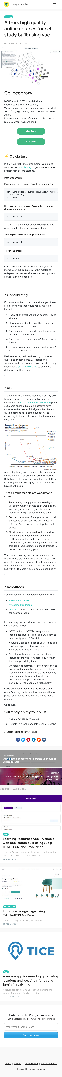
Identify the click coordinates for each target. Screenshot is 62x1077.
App (35, 731)
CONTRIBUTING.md (26, 366)
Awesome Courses (19, 600)
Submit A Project (49, 1063)
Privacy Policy (31, 1063)
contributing (24, 167)
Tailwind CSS (9, 906)
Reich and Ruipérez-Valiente (35, 402)
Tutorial (8, 17)
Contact (17, 1063)
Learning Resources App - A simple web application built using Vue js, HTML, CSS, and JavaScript (29, 843)
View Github (31, 142)
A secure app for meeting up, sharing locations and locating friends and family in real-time (30, 980)
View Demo (31, 131)
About (8, 1063)
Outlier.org (14, 609)
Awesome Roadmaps (20, 604)
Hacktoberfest (23, 731)
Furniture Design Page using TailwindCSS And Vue (24, 913)
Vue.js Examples (20, 4)
